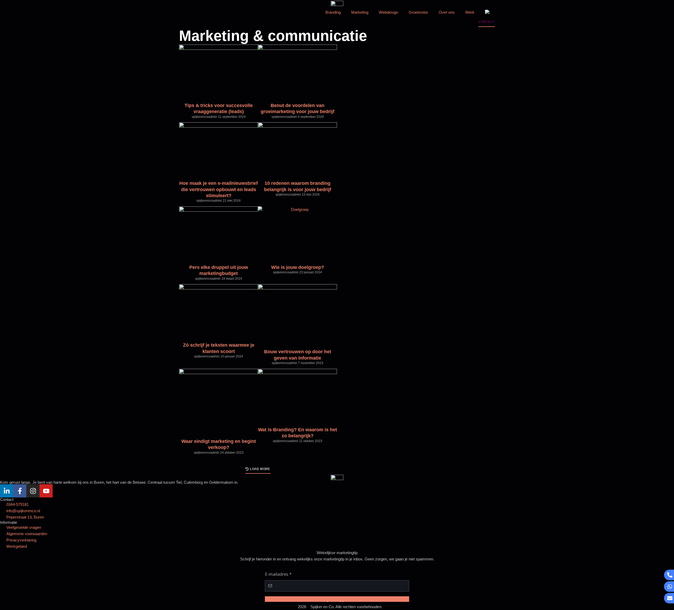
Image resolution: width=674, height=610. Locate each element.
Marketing (359, 12)
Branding (333, 12)
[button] (258, 470)
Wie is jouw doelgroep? (297, 267)
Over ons (447, 12)
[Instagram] (32, 490)
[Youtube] (46, 490)
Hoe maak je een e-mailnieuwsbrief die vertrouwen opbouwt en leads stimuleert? (218, 189)
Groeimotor (418, 12)
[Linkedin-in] (6, 490)
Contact (6, 499)
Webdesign (388, 12)
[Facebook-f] (19, 490)
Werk (469, 12)
